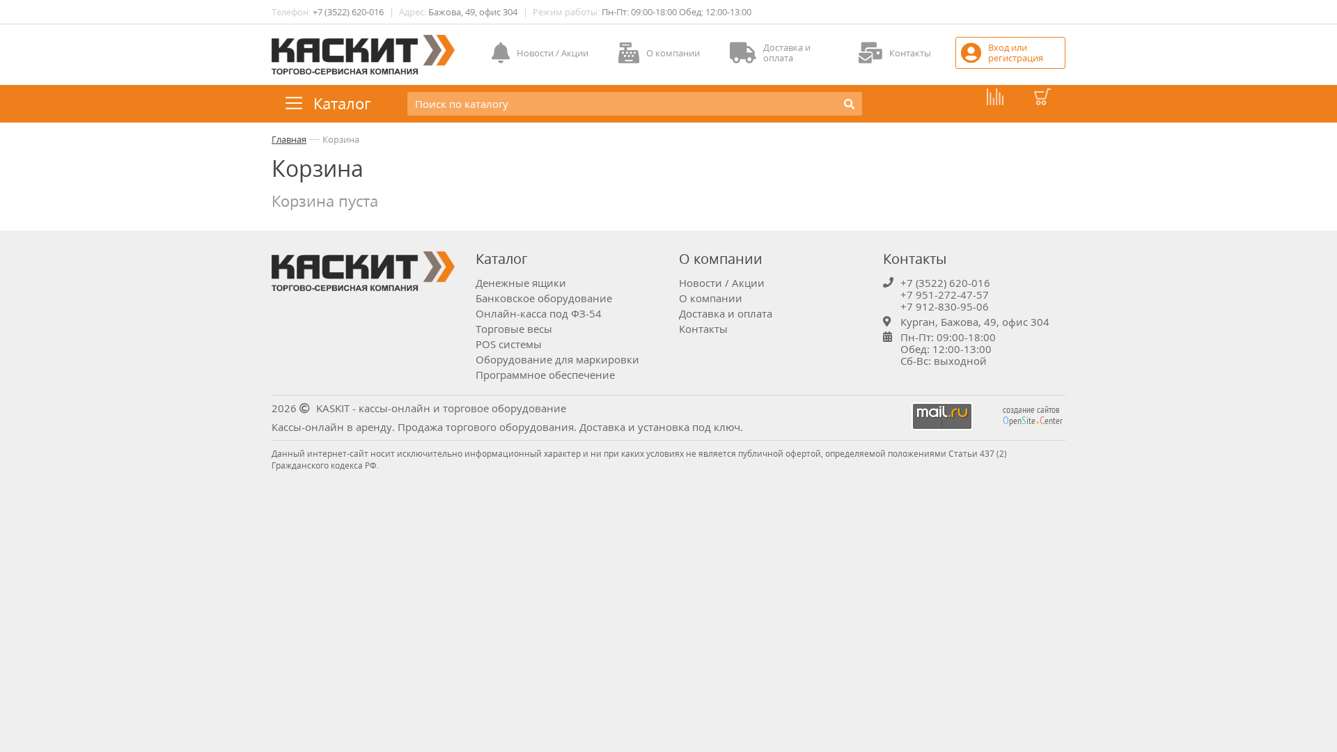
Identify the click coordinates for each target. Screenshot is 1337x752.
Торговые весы (514, 329)
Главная (289, 139)
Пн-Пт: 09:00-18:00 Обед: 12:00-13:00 (676, 12)
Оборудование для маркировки (557, 359)
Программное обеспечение (545, 375)
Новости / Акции (722, 283)
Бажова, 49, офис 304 (472, 12)
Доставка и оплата (725, 313)
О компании (710, 298)
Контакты (703, 329)
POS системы (509, 344)
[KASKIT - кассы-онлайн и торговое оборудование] (363, 55)
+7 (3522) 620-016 (348, 12)
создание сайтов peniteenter (1033, 415)
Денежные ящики (521, 283)
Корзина (340, 139)
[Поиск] (849, 104)
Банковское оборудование (544, 298)
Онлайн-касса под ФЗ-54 (539, 313)
